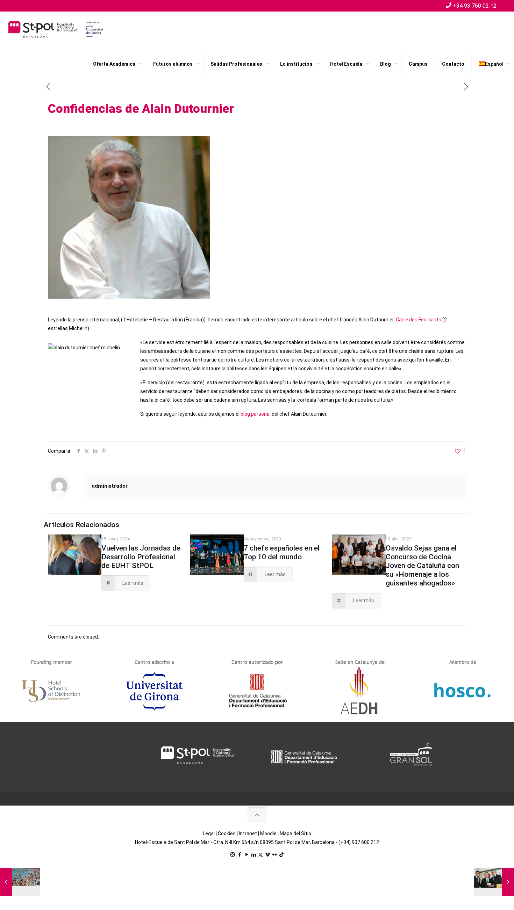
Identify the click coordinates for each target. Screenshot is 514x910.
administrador (110, 486)
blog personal (256, 414)
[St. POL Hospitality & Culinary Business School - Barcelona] (56, 29)
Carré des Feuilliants (419, 319)
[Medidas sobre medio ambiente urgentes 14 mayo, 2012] (20, 882)
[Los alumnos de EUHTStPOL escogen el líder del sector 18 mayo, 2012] (494, 882)
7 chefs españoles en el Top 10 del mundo (282, 552)
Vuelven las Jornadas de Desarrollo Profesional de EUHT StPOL (140, 557)
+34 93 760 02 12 (475, 5)
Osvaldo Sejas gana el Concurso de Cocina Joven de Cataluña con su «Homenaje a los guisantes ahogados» (422, 565)
